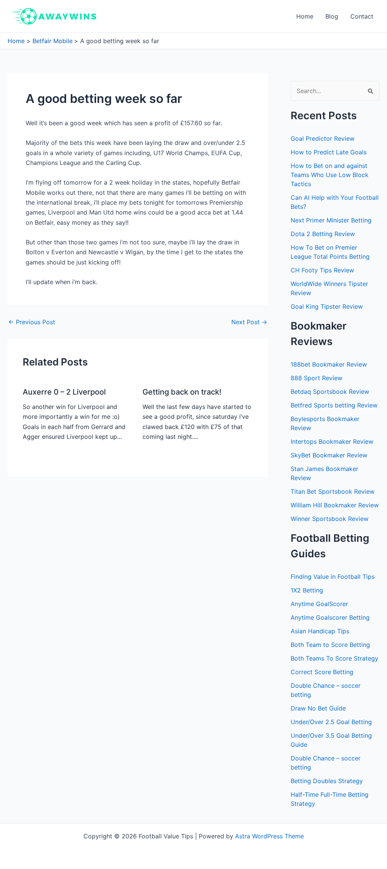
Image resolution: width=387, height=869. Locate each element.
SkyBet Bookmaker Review (329, 455)
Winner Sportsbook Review (329, 518)
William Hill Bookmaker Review (335, 505)
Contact (361, 16)
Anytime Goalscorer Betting (330, 617)
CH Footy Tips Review (322, 270)
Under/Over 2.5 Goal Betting (331, 722)
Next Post (249, 322)
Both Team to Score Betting (330, 644)
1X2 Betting (307, 590)
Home (304, 16)
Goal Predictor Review (322, 138)
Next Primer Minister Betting (331, 220)
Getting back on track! (181, 391)
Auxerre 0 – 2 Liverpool (64, 391)
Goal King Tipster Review (327, 306)
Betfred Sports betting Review (334, 405)
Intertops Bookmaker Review (332, 441)
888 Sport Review (316, 378)
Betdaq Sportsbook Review (330, 391)
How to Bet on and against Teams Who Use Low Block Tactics (329, 175)
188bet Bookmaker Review (329, 364)
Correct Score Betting (322, 672)
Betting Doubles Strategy (327, 781)
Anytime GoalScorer (319, 604)
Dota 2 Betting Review (323, 234)
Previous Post (31, 322)
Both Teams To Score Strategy (334, 658)
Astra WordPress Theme (269, 836)
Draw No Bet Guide (318, 708)
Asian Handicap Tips (320, 631)
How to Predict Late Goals (329, 152)
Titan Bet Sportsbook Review (333, 491)
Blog (331, 16)
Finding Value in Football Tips (333, 576)
